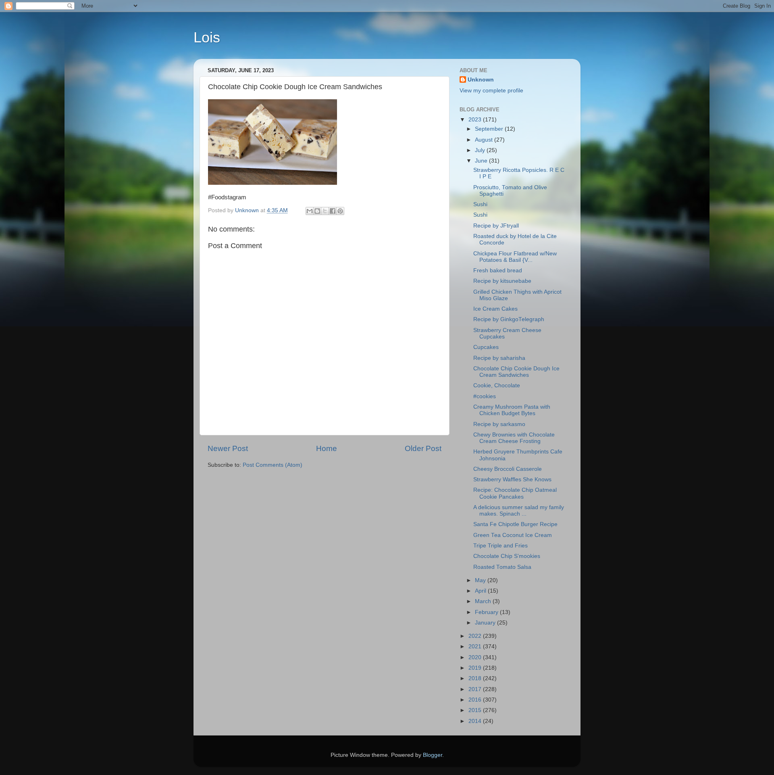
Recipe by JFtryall (496, 226)
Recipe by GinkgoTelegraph (508, 319)
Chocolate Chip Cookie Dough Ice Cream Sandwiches (516, 372)
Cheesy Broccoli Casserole (507, 469)
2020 (475, 657)
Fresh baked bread (497, 270)
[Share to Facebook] (333, 211)
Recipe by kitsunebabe (502, 281)
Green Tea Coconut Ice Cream (512, 535)
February (487, 612)
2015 (475, 710)
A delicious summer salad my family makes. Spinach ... (518, 510)
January (486, 623)
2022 (475, 636)
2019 (475, 668)
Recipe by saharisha (499, 358)
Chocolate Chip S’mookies (506, 556)
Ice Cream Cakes (495, 309)
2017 (475, 689)
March (484, 601)
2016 (475, 700)
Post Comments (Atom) (272, 465)
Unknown (481, 80)
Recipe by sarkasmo (499, 424)
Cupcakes (486, 347)
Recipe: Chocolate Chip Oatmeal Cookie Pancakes (515, 493)
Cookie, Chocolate (496, 385)
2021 (475, 646)
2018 (475, 678)
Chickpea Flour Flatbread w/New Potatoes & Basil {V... (515, 257)
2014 (475, 721)
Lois (207, 37)
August (484, 140)
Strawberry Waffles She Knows (512, 479)
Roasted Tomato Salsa (502, 567)
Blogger (432, 755)
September (490, 129)
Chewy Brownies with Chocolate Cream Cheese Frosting (514, 438)
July (481, 150)
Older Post (423, 448)
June (482, 161)
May (481, 580)
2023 (475, 120)
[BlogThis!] (317, 211)
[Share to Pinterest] (340, 211)
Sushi (480, 204)
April (481, 591)
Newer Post (228, 448)
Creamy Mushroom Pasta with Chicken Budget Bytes (511, 410)
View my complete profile (491, 91)
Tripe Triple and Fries (500, 546)
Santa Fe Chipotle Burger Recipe (515, 524)
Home (326, 448)
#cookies (484, 396)
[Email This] (310, 211)
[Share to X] (325, 211)
